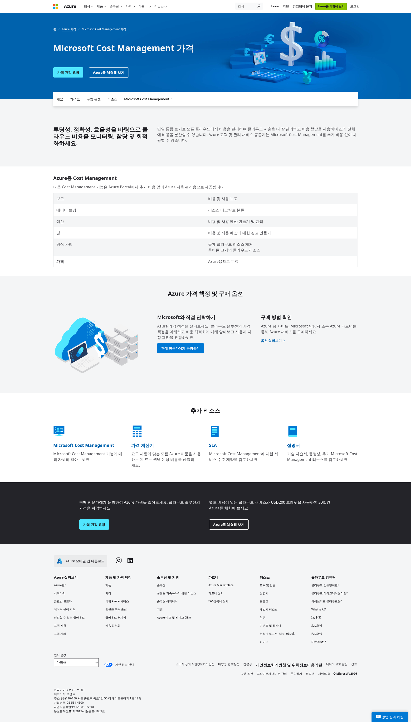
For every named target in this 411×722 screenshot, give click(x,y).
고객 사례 (60, 634)
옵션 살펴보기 (271, 340)
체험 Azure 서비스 (117, 601)
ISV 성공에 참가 (218, 601)
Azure (70, 6)
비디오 (264, 642)
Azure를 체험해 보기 (331, 6)
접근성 (247, 664)
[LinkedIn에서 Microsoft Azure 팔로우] (130, 561)
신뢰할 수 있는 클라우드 (69, 617)
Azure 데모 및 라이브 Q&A (174, 617)
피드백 (310, 674)
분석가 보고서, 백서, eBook (277, 634)
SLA (213, 445)
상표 (354, 664)
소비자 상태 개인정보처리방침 (195, 664)
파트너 (143, 6)
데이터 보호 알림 (336, 664)
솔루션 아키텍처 (167, 601)
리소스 (159, 6)
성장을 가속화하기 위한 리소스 (176, 593)
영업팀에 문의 (302, 6)
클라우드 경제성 (115, 617)
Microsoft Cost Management (146, 99)
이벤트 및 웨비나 (270, 626)
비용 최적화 (112, 626)
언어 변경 (60, 655)
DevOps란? (318, 642)
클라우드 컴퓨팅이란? (325, 585)
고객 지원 (60, 626)
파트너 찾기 (215, 593)
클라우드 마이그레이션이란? (329, 593)
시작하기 (59, 593)
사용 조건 (247, 674)
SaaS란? (316, 626)
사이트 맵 (324, 674)
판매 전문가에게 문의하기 (180, 348)
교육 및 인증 (267, 585)
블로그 (264, 601)
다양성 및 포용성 (229, 664)
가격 (129, 6)
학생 (262, 617)
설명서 (293, 445)
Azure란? (60, 585)
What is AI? (318, 609)
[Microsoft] (55, 6)
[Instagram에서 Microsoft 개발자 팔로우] (119, 561)
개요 (60, 99)
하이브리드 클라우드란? (326, 601)
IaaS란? (316, 617)
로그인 (354, 6)
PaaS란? (316, 634)
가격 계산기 (142, 445)
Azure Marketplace (221, 585)
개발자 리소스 (269, 609)
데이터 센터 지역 (64, 609)
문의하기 (296, 674)
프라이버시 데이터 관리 (272, 674)
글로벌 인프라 (63, 601)
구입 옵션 (94, 99)
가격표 (75, 99)
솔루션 (114, 6)
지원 (286, 6)
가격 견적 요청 (68, 72)
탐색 (87, 6)
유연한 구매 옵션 (116, 609)
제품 (100, 6)
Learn (275, 6)
